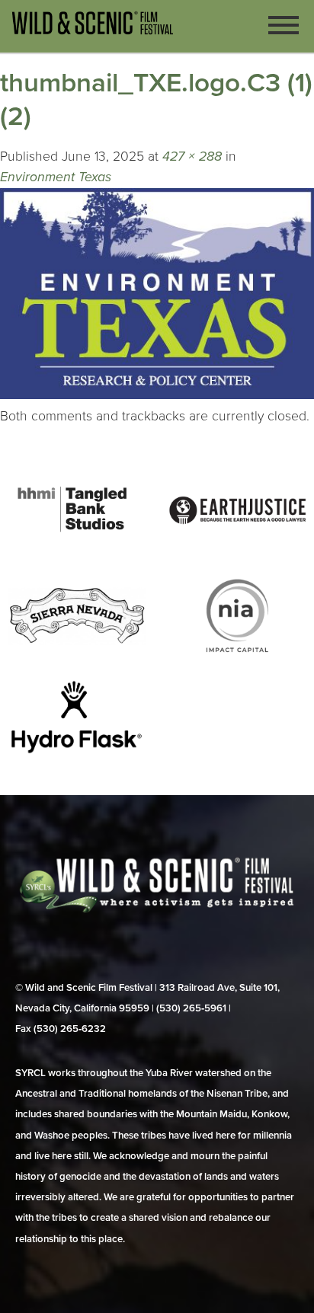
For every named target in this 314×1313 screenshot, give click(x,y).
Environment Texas (55, 177)
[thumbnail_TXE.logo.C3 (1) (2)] (157, 395)
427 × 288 (192, 157)
